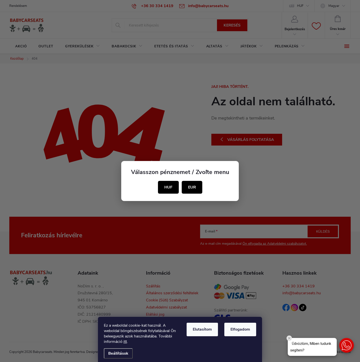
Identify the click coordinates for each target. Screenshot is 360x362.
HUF (168, 187)
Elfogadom (240, 329)
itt (125, 341)
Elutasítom (202, 329)
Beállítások (118, 353)
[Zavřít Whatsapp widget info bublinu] (289, 338)
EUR (192, 187)
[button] (346, 345)
